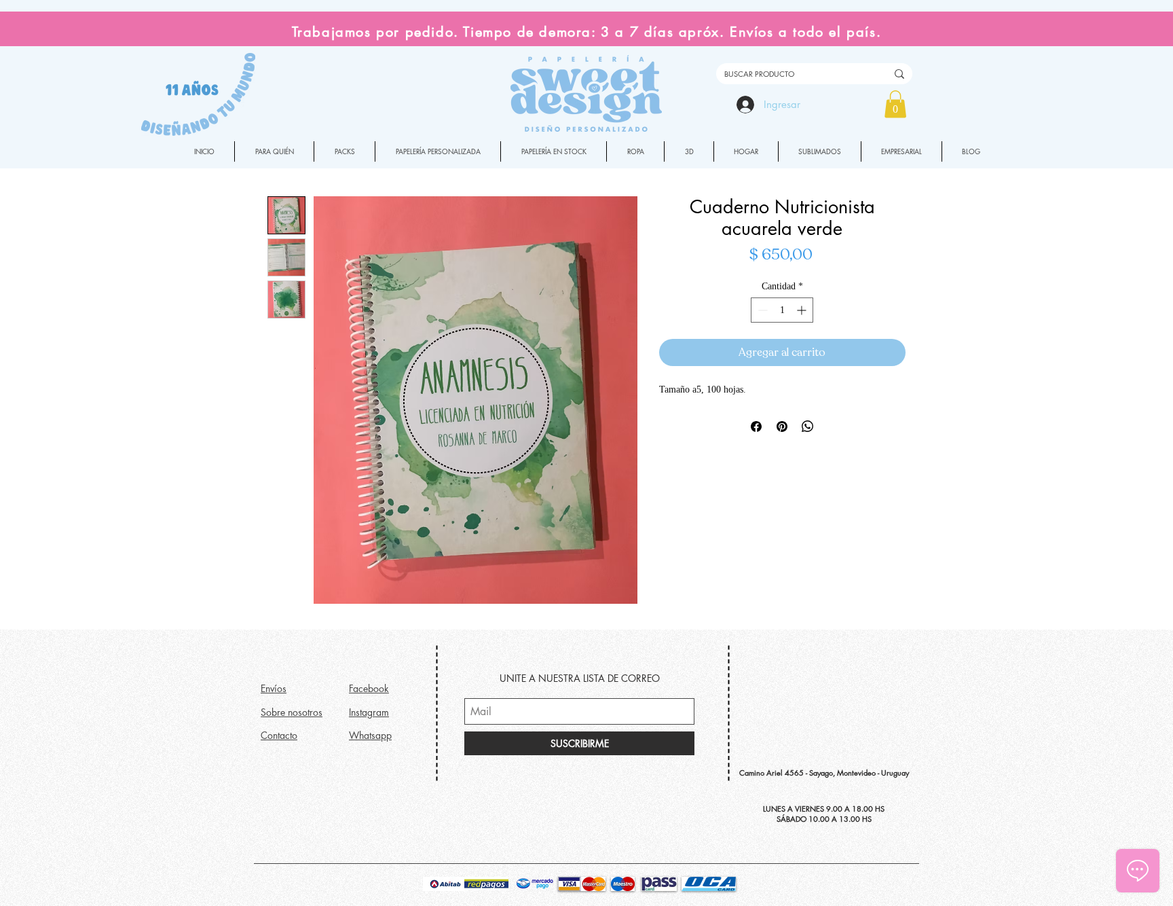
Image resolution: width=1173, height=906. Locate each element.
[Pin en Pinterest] (782, 426)
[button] (895, 104)
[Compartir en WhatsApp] (808, 426)
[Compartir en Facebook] (756, 426)
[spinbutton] (782, 310)
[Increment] (802, 310)
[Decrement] (761, 310)
